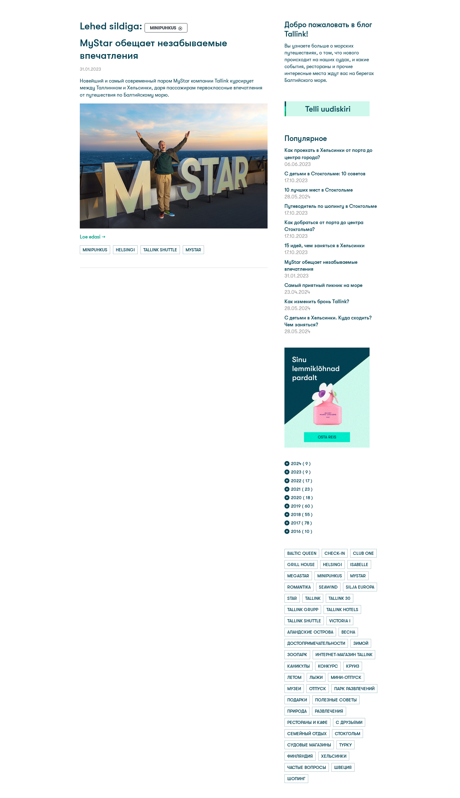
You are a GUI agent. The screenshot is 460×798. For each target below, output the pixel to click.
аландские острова (310, 632)
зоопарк (297, 654)
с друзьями (349, 722)
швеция (343, 767)
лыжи (316, 677)
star (292, 598)
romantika (299, 587)
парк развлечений (354, 688)
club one (363, 553)
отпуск (317, 688)
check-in (335, 553)
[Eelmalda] (180, 28)
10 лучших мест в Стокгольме (318, 190)
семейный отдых (307, 733)
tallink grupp (302, 609)
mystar (193, 249)
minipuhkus (95, 249)
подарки (297, 699)
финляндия (300, 756)
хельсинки (333, 756)
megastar (298, 575)
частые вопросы (306, 767)
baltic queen (301, 553)
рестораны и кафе (307, 722)
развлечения (329, 711)
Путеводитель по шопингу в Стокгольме (330, 206)
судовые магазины (309, 744)
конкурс (328, 666)
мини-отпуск (346, 677)
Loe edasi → (92, 237)
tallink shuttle (160, 249)
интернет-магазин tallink (343, 654)
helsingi (125, 249)
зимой (360, 643)
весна (348, 632)
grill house (301, 564)
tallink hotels (342, 609)
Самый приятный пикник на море (323, 285)
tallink (312, 598)
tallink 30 (339, 598)
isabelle (359, 564)
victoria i (339, 620)
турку (345, 744)
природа (297, 711)
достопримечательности (316, 643)
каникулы (298, 666)
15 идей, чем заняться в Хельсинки (324, 245)
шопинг (296, 778)
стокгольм (347, 733)
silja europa (360, 587)
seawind (328, 587)
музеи (294, 688)
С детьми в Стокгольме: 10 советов (324, 174)
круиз (352, 666)
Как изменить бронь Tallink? (316, 301)
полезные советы (336, 699)
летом (294, 677)
